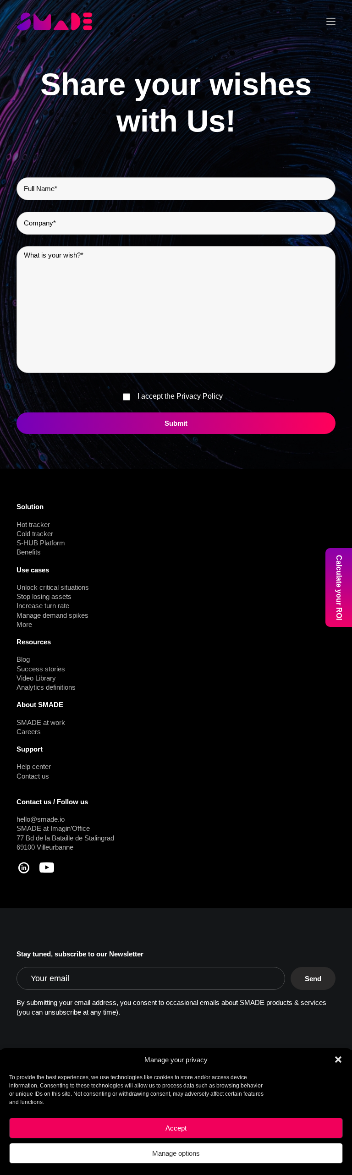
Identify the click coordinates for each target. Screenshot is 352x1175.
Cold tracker (34, 534)
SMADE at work (40, 722)
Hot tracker (33, 524)
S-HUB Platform (40, 543)
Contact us (32, 776)
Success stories (40, 669)
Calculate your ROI (339, 587)
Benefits (28, 552)
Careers (28, 732)
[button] (338, 1059)
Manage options (176, 1153)
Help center (33, 766)
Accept (176, 1128)
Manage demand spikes (52, 615)
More (24, 624)
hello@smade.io (40, 819)
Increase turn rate (42, 605)
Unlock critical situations (52, 587)
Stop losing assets (44, 596)
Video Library (36, 678)
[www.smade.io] (54, 21)
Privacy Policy (199, 396)
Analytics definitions (46, 687)
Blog (23, 659)
